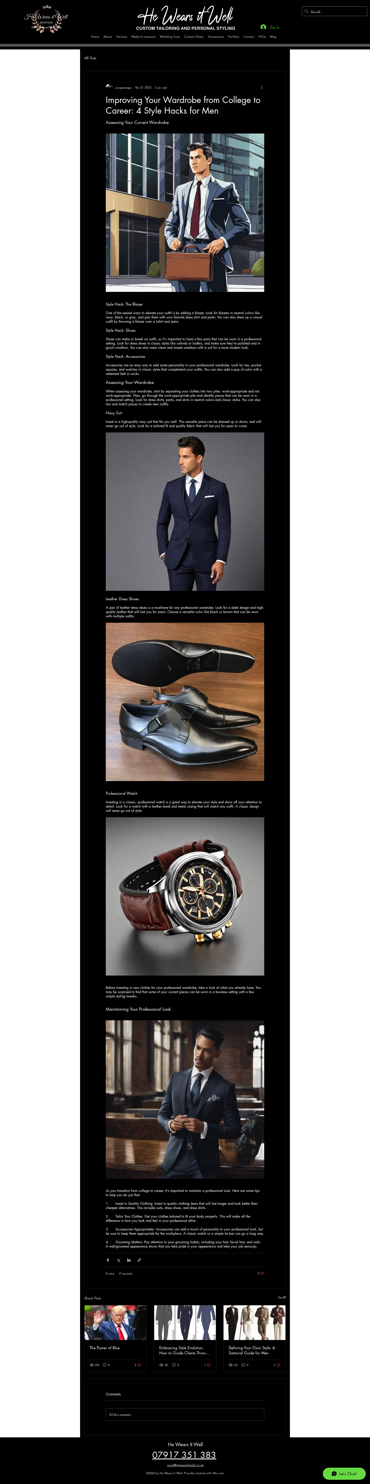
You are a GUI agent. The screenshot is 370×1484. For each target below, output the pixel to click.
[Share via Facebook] (108, 1260)
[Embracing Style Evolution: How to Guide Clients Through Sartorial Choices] (185, 1322)
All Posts (90, 57)
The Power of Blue (104, 1347)
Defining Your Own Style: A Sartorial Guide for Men (252, 1350)
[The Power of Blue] (115, 1322)
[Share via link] (139, 1260)
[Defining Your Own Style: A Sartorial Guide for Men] (254, 1322)
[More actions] (261, 87)
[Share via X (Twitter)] (118, 1260)
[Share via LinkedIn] (129, 1260)
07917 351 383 (184, 1455)
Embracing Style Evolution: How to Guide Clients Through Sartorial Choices (184, 1350)
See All (282, 1297)
